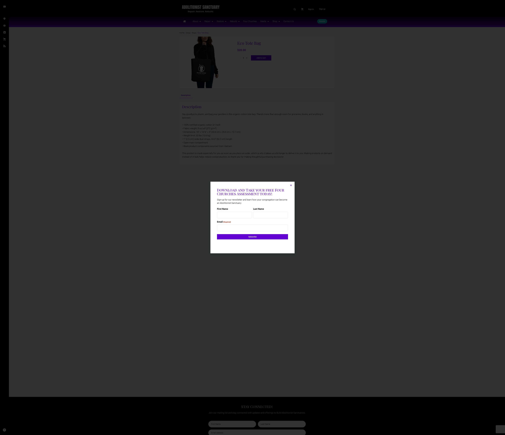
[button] (291, 185)
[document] (252, 217)
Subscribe (252, 237)
